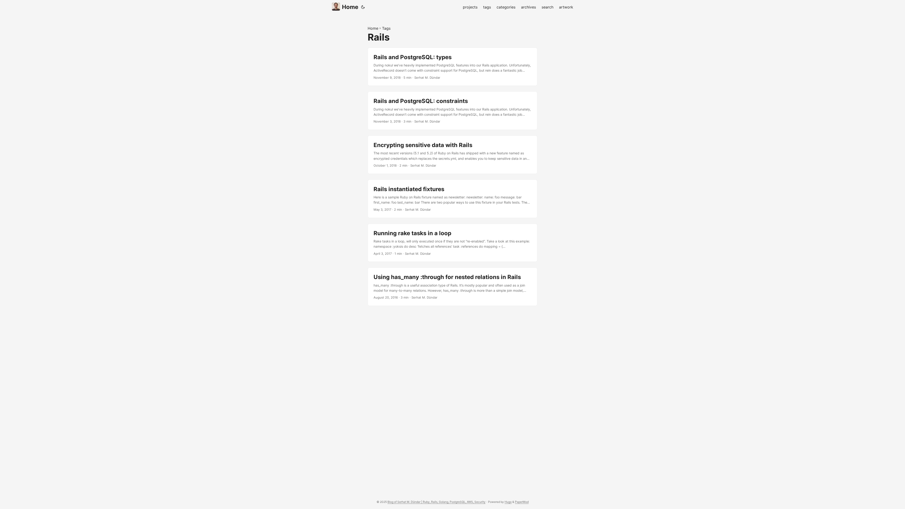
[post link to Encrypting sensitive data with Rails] (452, 155)
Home (350, 7)
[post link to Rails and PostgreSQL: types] (452, 67)
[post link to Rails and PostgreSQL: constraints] (452, 111)
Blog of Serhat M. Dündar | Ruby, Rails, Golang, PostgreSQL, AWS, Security (436, 502)
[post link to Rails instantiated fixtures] (452, 199)
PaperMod (522, 502)
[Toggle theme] (363, 7)
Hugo (508, 502)
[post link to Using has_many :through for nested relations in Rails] (452, 287)
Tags (386, 28)
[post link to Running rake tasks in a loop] (452, 243)
